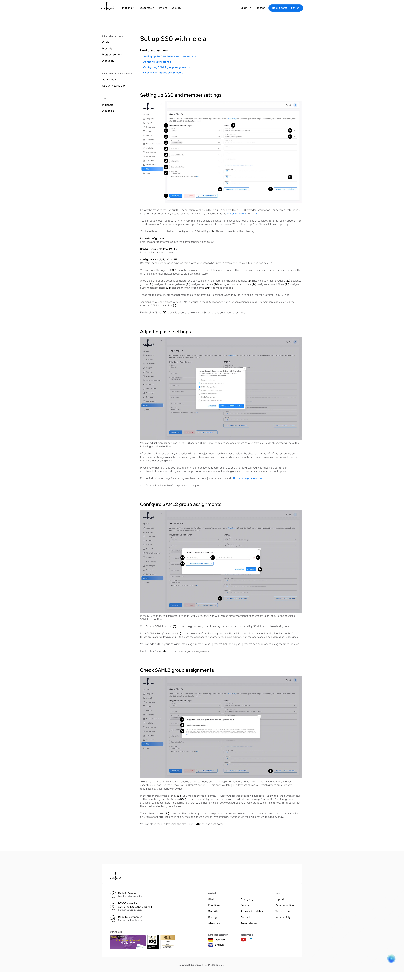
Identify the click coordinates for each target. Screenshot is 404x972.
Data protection (284, 905)
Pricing (163, 7)
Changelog (247, 899)
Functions (214, 905)
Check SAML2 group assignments (163, 72)
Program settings (112, 54)
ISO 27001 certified (141, 906)
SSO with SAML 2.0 (113, 85)
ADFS (254, 213)
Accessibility (282, 917)
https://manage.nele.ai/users (248, 478)
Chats (105, 42)
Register (260, 7)
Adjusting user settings (157, 61)
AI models (108, 110)
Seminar (245, 905)
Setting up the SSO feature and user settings (169, 56)
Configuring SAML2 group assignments (166, 67)
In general (108, 104)
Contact (245, 917)
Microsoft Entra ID (237, 213)
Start (211, 899)
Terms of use (282, 911)
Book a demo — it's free (285, 7)
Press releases (249, 923)
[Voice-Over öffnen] (390, 960)
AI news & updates (252, 911)
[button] (128, 7)
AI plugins (108, 60)
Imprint (279, 899)
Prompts (107, 48)
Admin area (109, 79)
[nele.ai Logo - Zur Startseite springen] (107, 8)
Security (176, 7)
